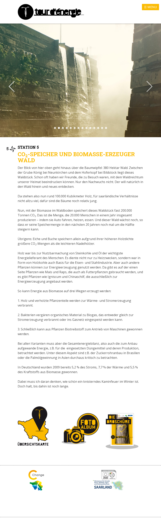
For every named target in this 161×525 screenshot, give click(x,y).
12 (98, 128)
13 (102, 128)
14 (106, 128)
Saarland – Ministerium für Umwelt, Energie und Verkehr (108, 485)
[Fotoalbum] (80, 443)
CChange (36, 475)
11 (94, 128)
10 (90, 128)
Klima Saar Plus (36, 486)
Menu (152, 7)
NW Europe (108, 475)
